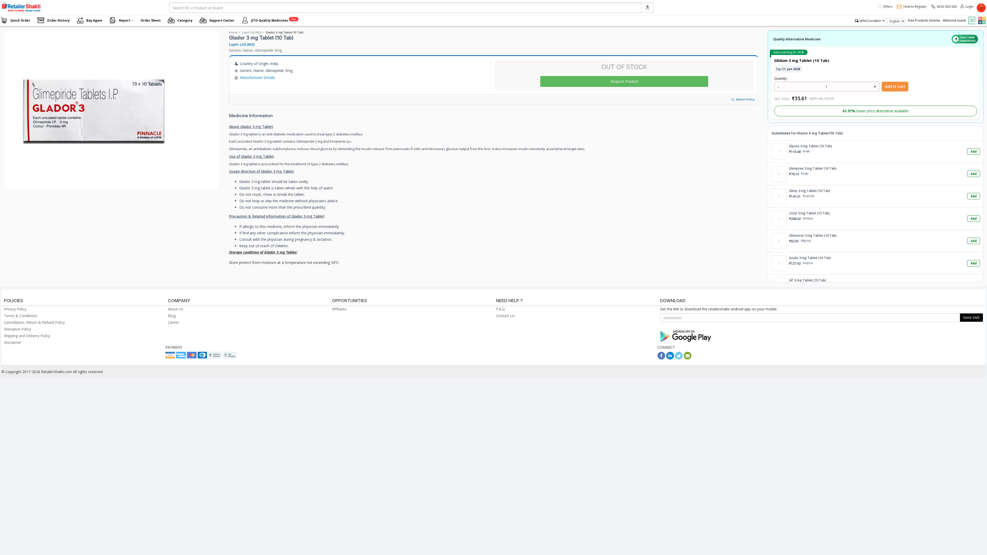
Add (974, 151)
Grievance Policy (17, 329)
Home (233, 32)
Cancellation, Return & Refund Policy (34, 322)
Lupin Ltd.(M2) (251, 32)
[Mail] (687, 358)
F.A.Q (500, 309)
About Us (175, 309)
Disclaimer (12, 342)
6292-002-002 (947, 6)
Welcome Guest (954, 20)
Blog (172, 315)
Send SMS (971, 317)
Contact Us (505, 315)
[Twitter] (679, 358)
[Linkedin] (670, 358)
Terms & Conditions (20, 315)
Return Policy (745, 99)
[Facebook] (661, 358)
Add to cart (895, 86)
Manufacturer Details (257, 77)
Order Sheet (151, 20)
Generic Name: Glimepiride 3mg (255, 50)
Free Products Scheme (924, 20)
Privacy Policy (15, 309)
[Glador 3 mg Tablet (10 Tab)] (94, 184)
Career (173, 322)
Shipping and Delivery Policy (27, 335)
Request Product (624, 81)
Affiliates (339, 309)
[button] (981, 16)
